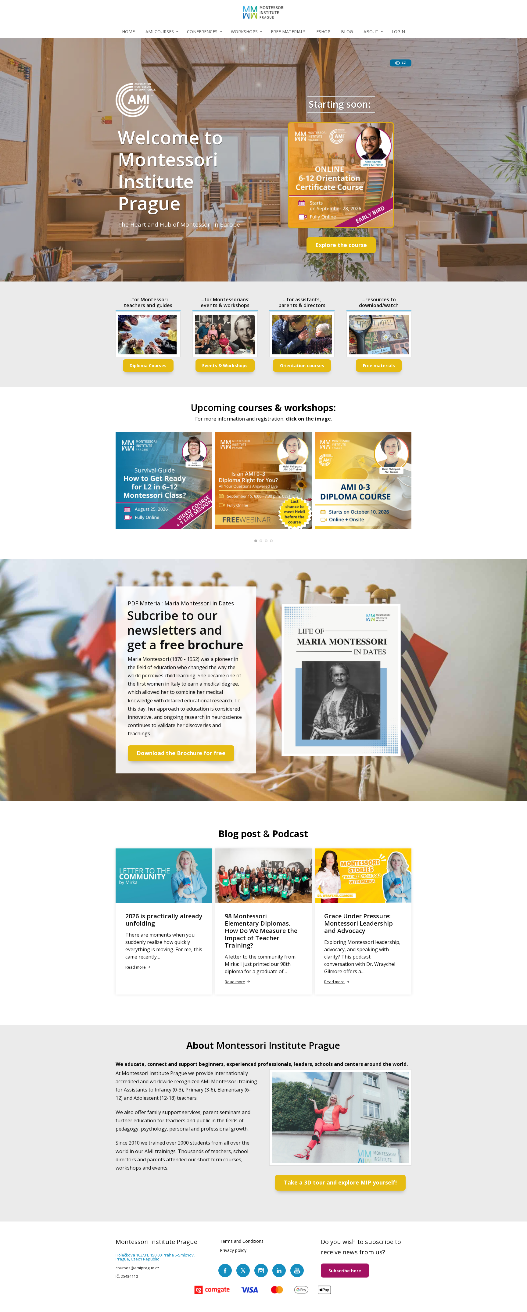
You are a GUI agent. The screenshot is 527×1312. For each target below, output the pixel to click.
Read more (135, 967)
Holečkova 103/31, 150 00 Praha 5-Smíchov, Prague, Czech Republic (155, 1257)
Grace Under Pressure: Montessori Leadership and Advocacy (358, 923)
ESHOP (323, 31)
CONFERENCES (202, 31)
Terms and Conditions (242, 1241)
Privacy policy (233, 1250)
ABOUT (371, 31)
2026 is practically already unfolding (164, 919)
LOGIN (398, 31)
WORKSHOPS (244, 31)
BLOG (347, 31)
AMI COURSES (159, 31)
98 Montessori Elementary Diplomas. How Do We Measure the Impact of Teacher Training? (261, 930)
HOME (128, 31)
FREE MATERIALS (288, 31)
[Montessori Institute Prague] (263, 13)
